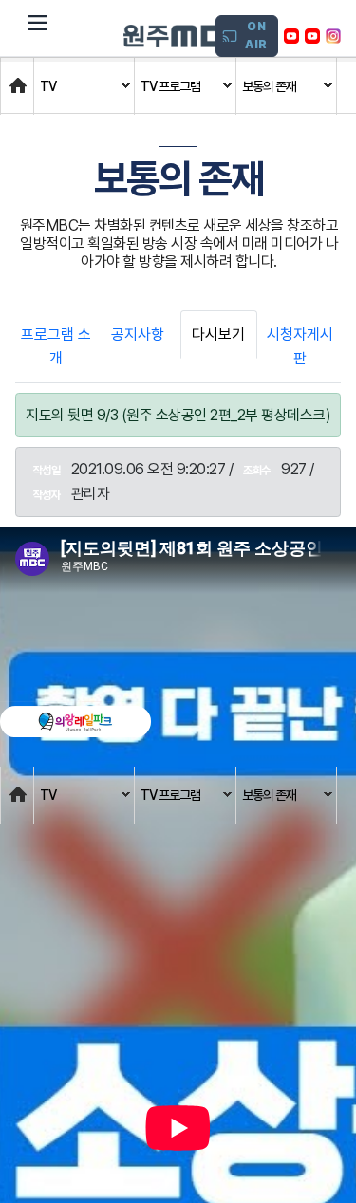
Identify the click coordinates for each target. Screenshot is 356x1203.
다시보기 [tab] (218, 334)
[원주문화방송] (185, 36)
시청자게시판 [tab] (300, 346)
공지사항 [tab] (137, 334)
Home (20, 76)
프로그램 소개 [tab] (56, 346)
